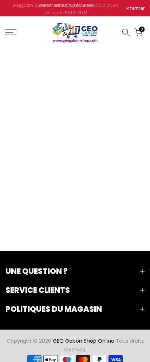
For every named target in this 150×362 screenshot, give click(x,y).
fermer (137, 9)
